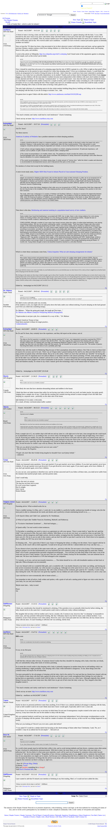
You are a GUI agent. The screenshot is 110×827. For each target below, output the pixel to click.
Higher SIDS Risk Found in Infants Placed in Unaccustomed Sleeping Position (61, 172)
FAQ (102, 11)
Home (74, 11)
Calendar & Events (29, 817)
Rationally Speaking (61, 815)
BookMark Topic (90, 22)
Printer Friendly (76, 22)
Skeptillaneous (73, 815)
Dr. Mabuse (7, 290)
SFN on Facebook (68, 817)
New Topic (77, 20)
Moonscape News (26, 627)
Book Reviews (50, 817)
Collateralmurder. (22, 324)
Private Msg (28, 763)
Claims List (101, 815)
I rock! (25, 765)
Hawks (5, 376)
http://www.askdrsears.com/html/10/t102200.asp (64, 94)
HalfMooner (7, 604)
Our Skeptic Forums (11, 20)
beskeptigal (7, 123)
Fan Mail (94, 815)
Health (8, 22)
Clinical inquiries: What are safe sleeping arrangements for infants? (69, 252)
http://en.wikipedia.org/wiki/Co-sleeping (53, 54)
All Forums (6, 18)
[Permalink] (45, 124)
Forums (79, 11)
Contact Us (106, 11)
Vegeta (5, 700)
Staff (77, 817)
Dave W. (6, 735)
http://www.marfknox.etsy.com (42, 119)
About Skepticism (84, 815)
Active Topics (85, 11)
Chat (6, 13)
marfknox (7, 30)
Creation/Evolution (48, 815)
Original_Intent (9, 502)
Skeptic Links (40, 817)
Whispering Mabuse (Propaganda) (51, 312)
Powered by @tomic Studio (54, 826)
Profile (92, 13)
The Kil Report (37, 815)
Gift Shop (59, 817)
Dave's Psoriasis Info (26, 769)
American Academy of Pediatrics (27, 136)
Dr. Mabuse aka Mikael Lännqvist (27, 312)
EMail (35, 763)
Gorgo (5, 460)
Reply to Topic (89, 20)
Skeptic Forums (14, 815)
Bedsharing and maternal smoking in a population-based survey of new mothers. (58, 210)
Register (97, 11)
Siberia (5, 407)
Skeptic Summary (25, 815)
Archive (38, 627)
